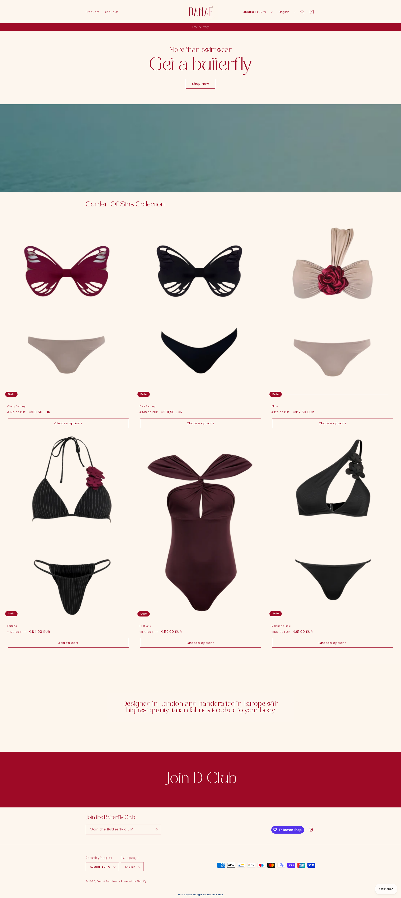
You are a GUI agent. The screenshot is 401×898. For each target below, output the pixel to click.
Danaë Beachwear (109, 881)
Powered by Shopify (133, 881)
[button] (302, 12)
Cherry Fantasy (16, 406)
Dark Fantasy (148, 406)
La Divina (145, 626)
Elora (275, 406)
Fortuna (12, 626)
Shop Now (200, 83)
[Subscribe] (156, 829)
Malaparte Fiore (281, 626)
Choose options (68, 423)
